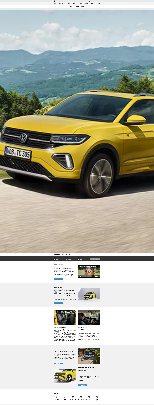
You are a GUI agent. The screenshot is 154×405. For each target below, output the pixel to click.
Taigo (64, 8)
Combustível (55, 257)
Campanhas (86, 3)
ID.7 (82, 8)
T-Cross (60, 8)
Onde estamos (98, 3)
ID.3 (74, 8)
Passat (86, 8)
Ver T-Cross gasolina (82, 385)
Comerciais (74, 3)
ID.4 (76, 8)
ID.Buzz (97, 8)
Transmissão (67, 257)
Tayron (93, 8)
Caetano (55, 3)
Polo (56, 8)
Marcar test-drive (58, 278)
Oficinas (81, 3)
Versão (79, 257)
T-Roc (68, 8)
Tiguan (90, 8)
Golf (71, 8)
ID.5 (79, 8)
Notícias (92, 3)
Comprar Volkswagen (61, 3)
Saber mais (58, 302)
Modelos (69, 3)
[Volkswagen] (54, 1)
